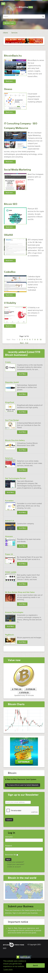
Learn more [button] (8, 969)
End (26, 343)
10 (41, 339)
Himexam (9, 536)
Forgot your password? (15, 862)
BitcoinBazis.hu (13, 55)
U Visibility (10, 302)
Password (8, 846)
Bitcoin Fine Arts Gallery (15, 440)
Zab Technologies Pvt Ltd (15, 478)
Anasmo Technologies (14, 612)
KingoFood (9, 402)
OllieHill (8, 234)
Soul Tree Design (12, 420)
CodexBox (10, 271)
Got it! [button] (35, 965)
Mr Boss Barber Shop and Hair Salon (20, 592)
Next (22, 343)
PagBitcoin (9, 635)
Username (9, 837)
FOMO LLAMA (10, 572)
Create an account (14, 867)
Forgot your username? (15, 864)
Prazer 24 (9, 554)
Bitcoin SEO (10, 204)
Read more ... (10, 81)
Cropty (8, 362)
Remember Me (10, 855)
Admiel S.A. (10, 521)
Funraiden (9, 501)
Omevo (8, 89)
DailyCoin (9, 458)
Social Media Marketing (17, 169)
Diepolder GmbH (12, 382)
